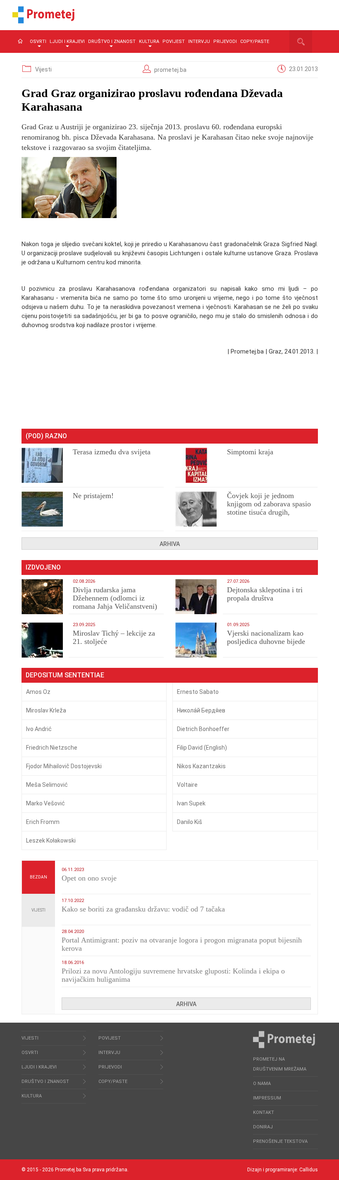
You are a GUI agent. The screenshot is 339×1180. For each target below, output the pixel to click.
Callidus (308, 1170)
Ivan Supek (191, 803)
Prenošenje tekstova (280, 1141)
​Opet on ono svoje (89, 878)
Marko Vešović (45, 803)
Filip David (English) (202, 747)
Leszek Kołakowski (51, 840)
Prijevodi (225, 41)
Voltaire (187, 784)
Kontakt (263, 1112)
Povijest (173, 41)
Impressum (267, 1098)
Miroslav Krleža (46, 710)
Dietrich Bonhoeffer (203, 729)
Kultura (149, 41)
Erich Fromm (43, 822)
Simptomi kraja (250, 452)
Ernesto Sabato (198, 692)
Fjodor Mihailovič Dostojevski (64, 766)
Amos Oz (38, 692)
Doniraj (263, 1127)
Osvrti (38, 41)
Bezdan (38, 877)
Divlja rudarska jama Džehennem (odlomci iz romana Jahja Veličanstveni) (115, 598)
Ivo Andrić (39, 729)
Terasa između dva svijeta (111, 452)
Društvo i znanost (112, 41)
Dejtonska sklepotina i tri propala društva (265, 594)
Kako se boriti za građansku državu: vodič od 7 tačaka (143, 909)
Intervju (199, 41)
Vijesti (43, 69)
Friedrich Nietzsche (51, 747)
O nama (262, 1083)
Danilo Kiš (189, 822)
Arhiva (170, 544)
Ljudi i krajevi (67, 41)
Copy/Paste (254, 41)
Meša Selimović (47, 784)
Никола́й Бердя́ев (201, 710)
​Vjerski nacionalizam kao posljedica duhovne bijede (266, 637)
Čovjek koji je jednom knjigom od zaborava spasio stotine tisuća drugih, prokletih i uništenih (269, 508)
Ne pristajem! (93, 495)
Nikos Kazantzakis (201, 766)
